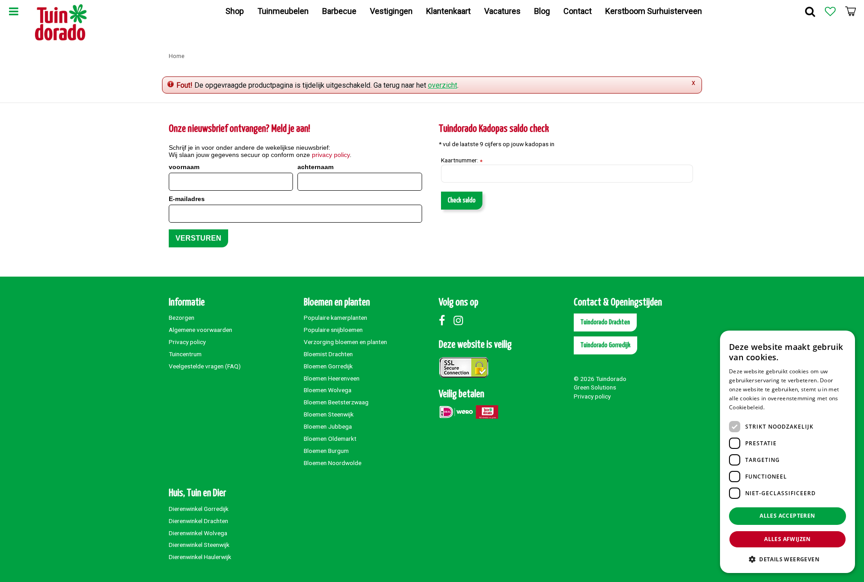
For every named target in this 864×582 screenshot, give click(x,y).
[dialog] (787, 452)
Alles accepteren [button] (787, 515)
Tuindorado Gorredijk (605, 345)
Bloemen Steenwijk (329, 414)
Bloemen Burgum (326, 450)
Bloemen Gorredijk (328, 366)
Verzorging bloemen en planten (345, 341)
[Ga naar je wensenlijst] (830, 11)
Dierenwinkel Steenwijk (199, 544)
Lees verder (781, 407)
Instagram (460, 320)
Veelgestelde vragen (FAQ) (205, 366)
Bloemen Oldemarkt (330, 438)
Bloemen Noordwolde (332, 462)
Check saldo (462, 200)
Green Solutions (595, 387)
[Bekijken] (850, 11)
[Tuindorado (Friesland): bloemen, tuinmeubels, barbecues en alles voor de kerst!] (61, 22)
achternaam (315, 166)
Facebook (445, 320)
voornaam (184, 166)
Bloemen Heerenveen (332, 378)
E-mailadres (187, 198)
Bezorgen (181, 317)
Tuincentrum (185, 354)
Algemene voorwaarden (200, 329)
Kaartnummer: (461, 161)
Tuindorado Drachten (605, 322)
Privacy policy (187, 341)
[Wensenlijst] (830, 11)
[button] (787, 559)
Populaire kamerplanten (335, 317)
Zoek (810, 11)
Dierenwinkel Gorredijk (199, 508)
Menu (13, 11)
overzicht (442, 85)
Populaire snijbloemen (333, 329)
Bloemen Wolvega (327, 390)
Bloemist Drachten (328, 354)
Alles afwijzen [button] (787, 539)
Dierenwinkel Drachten (198, 520)
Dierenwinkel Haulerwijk (200, 556)
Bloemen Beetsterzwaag (336, 402)
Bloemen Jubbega (328, 426)
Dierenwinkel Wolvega (198, 533)
